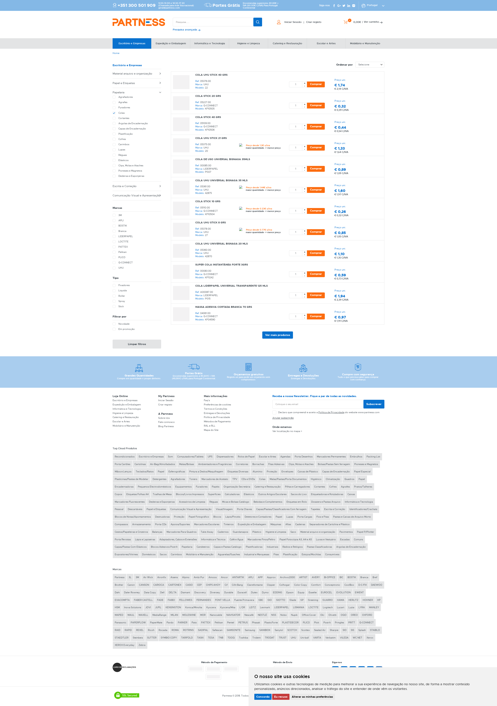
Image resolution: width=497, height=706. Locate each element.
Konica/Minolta (193, 607)
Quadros (349, 479)
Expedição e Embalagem (127, 404)
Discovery (200, 592)
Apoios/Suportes (180, 524)
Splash (362, 630)
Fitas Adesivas (276, 464)
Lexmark (265, 607)
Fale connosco (166, 422)
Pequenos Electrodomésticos (154, 486)
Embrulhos (356, 456)
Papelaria (118, 92)
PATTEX (205, 622)
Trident (256, 637)
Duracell (242, 592)
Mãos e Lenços (123, 471)
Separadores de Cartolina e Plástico (329, 524)
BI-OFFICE (329, 577)
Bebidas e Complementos (268, 501)
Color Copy (300, 584)
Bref (375, 577)
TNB (220, 637)
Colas (262, 479)
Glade (292, 600)
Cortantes (319, 486)
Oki (322, 615)
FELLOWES (185, 600)
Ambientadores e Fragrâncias (215, 464)
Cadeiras (300, 524)
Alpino (185, 577)
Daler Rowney (132, 592)
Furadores (202, 486)
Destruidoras (162, 516)
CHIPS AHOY (213, 584)
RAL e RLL (209, 425)
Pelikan (219, 622)
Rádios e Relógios (292, 546)
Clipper (271, 584)
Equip (301, 592)
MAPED (119, 615)
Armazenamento (141, 524)
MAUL (131, 615)
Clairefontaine (255, 584)
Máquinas (275, 524)
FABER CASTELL (143, 600)
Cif (226, 584)
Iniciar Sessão (166, 400)
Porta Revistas (123, 539)
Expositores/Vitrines (126, 554)
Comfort (316, 584)
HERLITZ (353, 600)
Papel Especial (362, 471)
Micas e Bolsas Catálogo (235, 501)
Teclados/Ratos (145, 471)
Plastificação (290, 554)
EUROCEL (326, 592)
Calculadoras (232, 494)
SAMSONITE (234, 630)
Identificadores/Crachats (363, 509)
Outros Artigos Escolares (272, 494)
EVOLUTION (343, 592)
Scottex (305, 630)
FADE (160, 600)
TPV (234, 479)
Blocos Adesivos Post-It (164, 546)
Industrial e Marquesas (256, 554)
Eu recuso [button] (281, 696)
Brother (119, 584)
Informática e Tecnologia (127, 408)
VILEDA (344, 637)
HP (379, 600)
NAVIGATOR (233, 615)
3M (137, 577)
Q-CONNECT (366, 622)
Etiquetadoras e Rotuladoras (327, 494)
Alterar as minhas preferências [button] (312, 696)
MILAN (174, 615)
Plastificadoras (254, 546)
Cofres (333, 486)
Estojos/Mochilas (311, 554)
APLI (251, 577)
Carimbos (176, 554)
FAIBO (171, 600)
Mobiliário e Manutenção (126, 425)
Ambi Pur (199, 577)
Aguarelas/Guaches (229, 554)
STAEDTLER (122, 637)
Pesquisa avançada (185, 29)
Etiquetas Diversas (238, 471)
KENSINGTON (173, 607)
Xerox (370, 637)
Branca (364, 577)
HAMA (340, 600)
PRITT (351, 622)
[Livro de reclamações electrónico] (124, 667)
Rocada (163, 630)
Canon (131, 584)
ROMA (175, 630)
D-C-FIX (362, 584)
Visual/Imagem (224, 509)
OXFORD (367, 615)
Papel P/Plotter (365, 531)
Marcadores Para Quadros (181, 531)
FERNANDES (203, 600)
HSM (117, 607)
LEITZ (252, 607)
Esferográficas (177, 471)
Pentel (230, 622)
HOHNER (368, 600)
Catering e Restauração (126, 417)
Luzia (351, 607)
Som (170, 456)
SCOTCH (292, 630)
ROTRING (188, 630)
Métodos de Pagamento (217, 421)
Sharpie (334, 630)
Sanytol (279, 630)
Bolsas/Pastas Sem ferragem (334, 464)
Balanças (157, 531)
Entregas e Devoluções (217, 413)
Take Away (207, 531)
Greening (313, 600)
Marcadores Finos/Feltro (261, 539)
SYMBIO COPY (169, 637)
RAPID (128, 630)
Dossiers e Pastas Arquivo (326, 501)
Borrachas (258, 464)
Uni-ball (304, 637)
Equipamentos (183, 486)
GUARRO (327, 600)
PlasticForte (271, 622)
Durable (228, 592)
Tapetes (315, 509)
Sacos (163, 554)
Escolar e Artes (121, 421)
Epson (290, 592)
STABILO (375, 630)
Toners (193, 479)
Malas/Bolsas (186, 464)
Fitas (276, 554)
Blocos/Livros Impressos (190, 494)
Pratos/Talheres (363, 486)
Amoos (213, 577)
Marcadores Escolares (206, 524)
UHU (293, 637)
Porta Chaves (244, 509)
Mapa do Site (211, 430)
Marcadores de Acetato (215, 479)
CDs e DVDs (248, 479)
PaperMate (156, 622)
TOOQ (231, 637)
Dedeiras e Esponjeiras (162, 501)
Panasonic (120, 622)
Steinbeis (138, 637)
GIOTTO (280, 600)
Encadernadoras (124, 486)
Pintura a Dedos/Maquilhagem (206, 471)
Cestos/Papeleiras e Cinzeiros (131, 531)
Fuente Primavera (244, 600)
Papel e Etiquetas (124, 83)
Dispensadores (225, 456)
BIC (341, 577)
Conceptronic (332, 584)
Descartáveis (135, 509)
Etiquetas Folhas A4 (137, 494)
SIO (345, 630)
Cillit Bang (237, 584)
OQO (344, 615)
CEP (199, 584)
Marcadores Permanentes (331, 456)
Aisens (174, 577)
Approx (271, 577)
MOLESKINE (189, 615)
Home (116, 53)
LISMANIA (298, 607)
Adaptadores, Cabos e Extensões (178, 539)
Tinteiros (229, 524)
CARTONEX (174, 584)
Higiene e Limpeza (123, 413)
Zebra (142, 645)
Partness (119, 577)
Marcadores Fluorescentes (130, 501)
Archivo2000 (287, 577)
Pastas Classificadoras (319, 546)
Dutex (254, 592)
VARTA (317, 637)
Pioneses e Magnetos (366, 464)
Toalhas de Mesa (162, 494)
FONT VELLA (222, 600)
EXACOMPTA (122, 600)
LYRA (362, 607)
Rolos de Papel (246, 456)
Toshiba (243, 637)
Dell (162, 592)
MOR (203, 615)
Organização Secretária (237, 486)
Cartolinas (140, 464)
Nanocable (216, 615)
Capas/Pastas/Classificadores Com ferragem (281, 509)
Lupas (289, 516)
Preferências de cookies (217, 404)
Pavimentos (346, 531)
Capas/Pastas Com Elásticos (131, 546)
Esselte (313, 592)
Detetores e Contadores (258, 516)
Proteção (272, 471)
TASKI (200, 637)
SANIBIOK (264, 630)
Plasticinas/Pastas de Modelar (131, 479)
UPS (210, 456)
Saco (293, 531)
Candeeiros (203, 546)
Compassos (121, 524)
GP (302, 600)
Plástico (256, 531)
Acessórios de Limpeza (192, 501)
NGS (273, 615)
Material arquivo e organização (132, 73)
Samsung (250, 630)
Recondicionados (125, 456)
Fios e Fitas (322, 516)
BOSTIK (352, 577)
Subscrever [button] (373, 404)
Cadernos (223, 531)
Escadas (345, 539)
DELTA (172, 592)
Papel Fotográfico (199, 516)
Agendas (285, 456)
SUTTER (151, 637)
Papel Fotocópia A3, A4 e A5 (296, 539)
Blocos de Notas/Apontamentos (133, 516)
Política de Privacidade (217, 417)
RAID (117, 630)
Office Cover (309, 615)
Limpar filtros (137, 344)
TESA (211, 637)
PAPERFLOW (138, 622)
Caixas (351, 494)
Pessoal (119, 509)
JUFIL (158, 607)
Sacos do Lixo (299, 494)
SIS (352, 630)
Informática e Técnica (213, 539)
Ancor (224, 577)
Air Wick (148, 577)
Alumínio (257, 471)
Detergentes (159, 479)
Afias (288, 524)
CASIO (189, 584)
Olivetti (332, 615)
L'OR (242, 607)
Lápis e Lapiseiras (145, 539)
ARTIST (303, 577)
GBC (260, 600)
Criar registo (165, 404)
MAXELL (143, 615)
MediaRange (159, 615)
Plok (316, 622)
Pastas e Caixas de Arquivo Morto (352, 516)
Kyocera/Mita (227, 607)
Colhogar (284, 584)
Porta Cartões (122, 464)
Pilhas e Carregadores (297, 486)
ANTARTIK (238, 577)
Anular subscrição (283, 418)
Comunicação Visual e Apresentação (136, 195)
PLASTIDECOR (290, 622)
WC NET (357, 637)
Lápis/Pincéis (232, 516)
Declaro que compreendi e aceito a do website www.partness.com (329, 412)
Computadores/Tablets (190, 456)
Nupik (294, 615)
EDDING (277, 592)
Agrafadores (178, 479)
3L (130, 577)
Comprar (316, 84)
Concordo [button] (263, 696)
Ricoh (151, 630)
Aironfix (161, 577)
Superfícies (214, 494)
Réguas (213, 501)
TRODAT (270, 637)
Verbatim (330, 637)
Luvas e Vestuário (326, 539)
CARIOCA (158, 584)
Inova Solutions (132, 607)
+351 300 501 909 (137, 5)
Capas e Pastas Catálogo (228, 546)
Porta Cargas (304, 516)
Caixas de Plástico (308, 471)
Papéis (215, 486)
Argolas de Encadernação (351, 546)
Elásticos (249, 494)
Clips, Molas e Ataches (301, 464)
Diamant (185, 592)
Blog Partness (166, 426)
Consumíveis (332, 554)
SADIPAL (203, 630)
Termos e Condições (215, 408)
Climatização (333, 479)
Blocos (217, 516)
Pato (194, 622)
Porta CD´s (160, 524)
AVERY (316, 577)
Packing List (373, 456)
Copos (118, 494)
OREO (354, 615)
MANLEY (374, 607)
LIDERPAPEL (281, 607)
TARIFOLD (187, 637)
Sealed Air (320, 630)
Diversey (215, 592)
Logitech (328, 607)
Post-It (327, 622)
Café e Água (236, 539)
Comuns (358, 539)
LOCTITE (313, 607)
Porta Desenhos (304, 456)
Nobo (283, 615)
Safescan (217, 630)
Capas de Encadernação (336, 471)
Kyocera (211, 607)
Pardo (170, 622)
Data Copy (150, 592)
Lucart (340, 607)
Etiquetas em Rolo (297, 501)
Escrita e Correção (124, 186)
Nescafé (249, 615)
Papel (161, 471)
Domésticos (149, 554)
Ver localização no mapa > (287, 431)
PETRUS (243, 622)
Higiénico (316, 479)
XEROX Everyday (124, 645)
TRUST (283, 637)
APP (260, 577)
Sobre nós (164, 418)
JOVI (148, 607)
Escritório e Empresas (127, 65)
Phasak (256, 622)
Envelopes (287, 471)
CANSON (144, 584)
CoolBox (349, 584)
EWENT (359, 592)
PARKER (182, 622)
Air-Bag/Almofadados (162, 464)
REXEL (140, 630)
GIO (270, 600)
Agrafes (345, 486)
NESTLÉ (262, 615)
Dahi (117, 592)
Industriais (272, 546)
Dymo (265, 592)
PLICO (306, 622)
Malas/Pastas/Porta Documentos (288, 479)
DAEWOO (376, 584)
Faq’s (207, 400)
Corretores (242, 464)
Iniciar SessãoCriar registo (302, 22)
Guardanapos (240, 531)
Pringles (339, 622)
